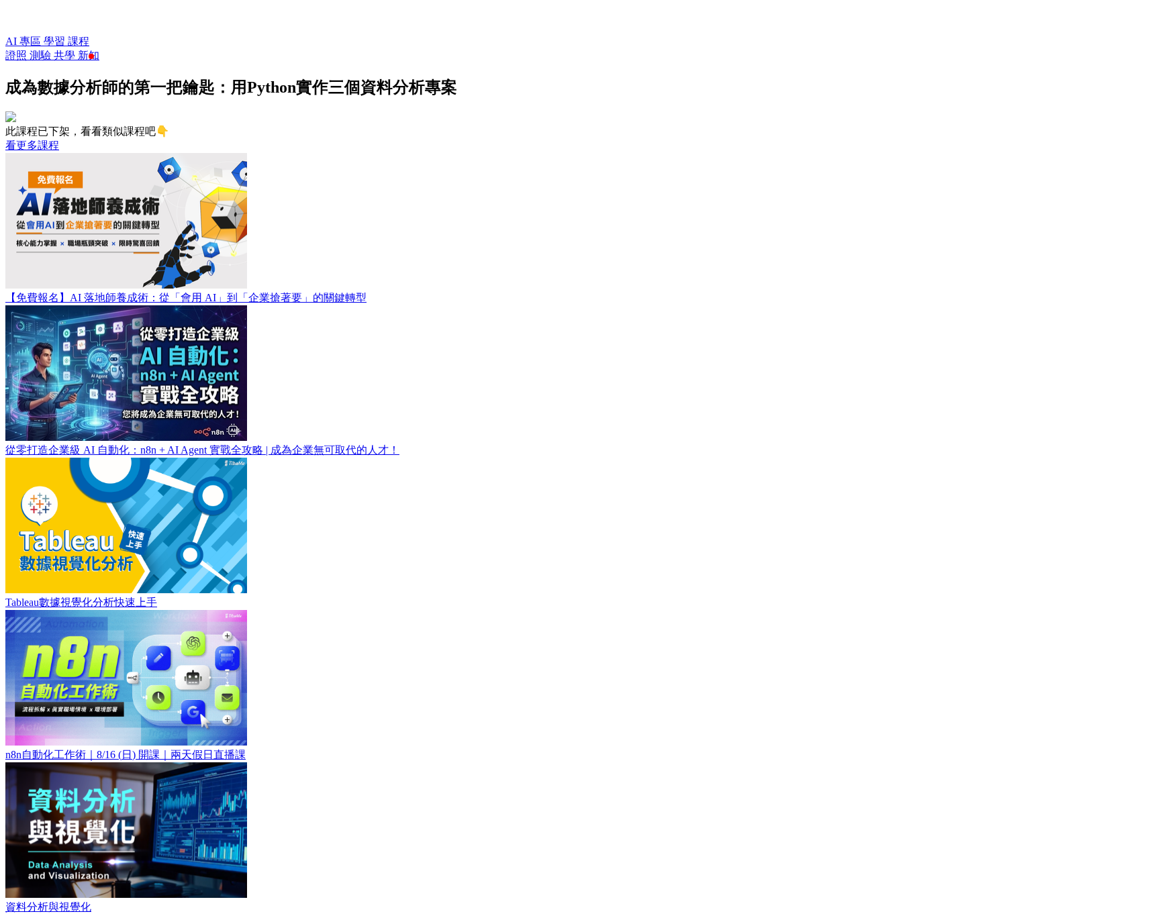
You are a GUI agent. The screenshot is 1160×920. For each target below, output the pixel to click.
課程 (78, 41)
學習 (56, 41)
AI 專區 (24, 41)
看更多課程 (32, 145)
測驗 (42, 55)
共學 (66, 55)
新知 (88, 55)
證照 (17, 55)
